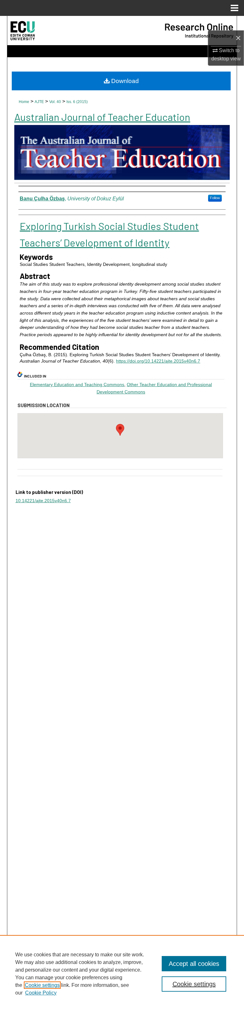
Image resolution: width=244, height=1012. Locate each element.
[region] (122, 973)
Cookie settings (42, 985)
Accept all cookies (194, 963)
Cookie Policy (41, 992)
